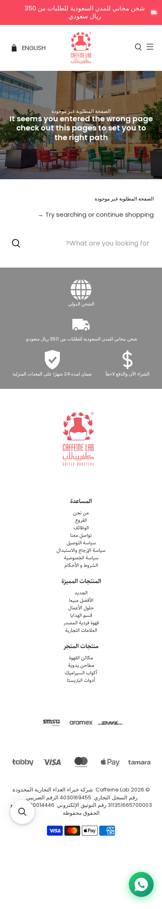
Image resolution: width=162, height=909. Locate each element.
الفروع (81, 520)
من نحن (81, 513)
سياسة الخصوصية (81, 558)
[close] (154, 12)
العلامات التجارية (81, 630)
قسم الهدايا (81, 615)
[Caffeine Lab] (81, 48)
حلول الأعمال (81, 608)
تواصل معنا (81, 535)
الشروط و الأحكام (81, 565)
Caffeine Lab (113, 789)
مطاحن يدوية (81, 665)
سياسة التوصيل (81, 543)
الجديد (81, 593)
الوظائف (81, 528)
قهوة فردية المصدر (81, 623)
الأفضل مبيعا (81, 600)
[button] (22, 812)
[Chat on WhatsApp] (141, 884)
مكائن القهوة (81, 658)
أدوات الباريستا (81, 680)
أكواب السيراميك (81, 673)
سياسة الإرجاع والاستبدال (81, 550)
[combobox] (81, 243)
